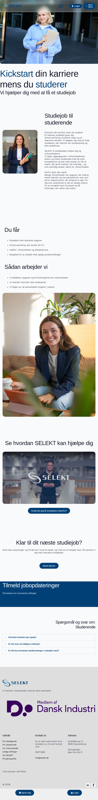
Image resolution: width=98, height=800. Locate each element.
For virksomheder (11, 748)
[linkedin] (88, 785)
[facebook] (93, 785)
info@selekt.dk (42, 758)
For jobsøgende (10, 741)
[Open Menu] (61, 6)
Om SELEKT (8, 755)
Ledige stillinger (10, 751)
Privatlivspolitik (9, 759)
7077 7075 (40, 752)
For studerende (9, 744)
